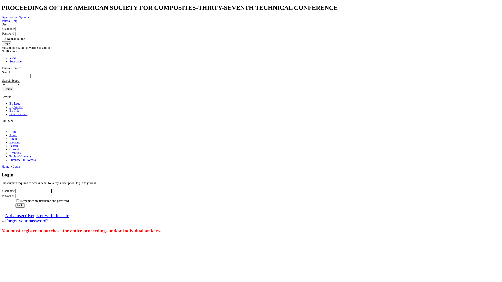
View (12, 58)
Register (14, 142)
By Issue (14, 103)
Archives (15, 153)
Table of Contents (20, 156)
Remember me (16, 38)
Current (14, 149)
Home (13, 131)
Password (8, 33)
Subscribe (15, 61)
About (13, 135)
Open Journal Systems (15, 17)
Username (8, 28)
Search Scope (10, 80)
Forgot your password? (26, 220)
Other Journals (18, 114)
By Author (16, 107)
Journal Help (9, 21)
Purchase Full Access (22, 160)
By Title (14, 110)
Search (13, 145)
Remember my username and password (44, 200)
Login (13, 138)
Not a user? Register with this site (37, 215)
